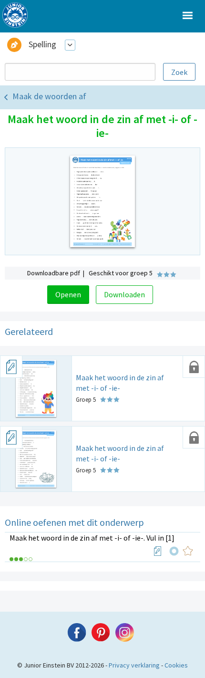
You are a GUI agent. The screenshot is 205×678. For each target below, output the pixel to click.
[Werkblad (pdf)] (158, 551)
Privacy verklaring (134, 665)
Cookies (176, 665)
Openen (68, 294)
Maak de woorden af (49, 96)
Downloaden (124, 294)
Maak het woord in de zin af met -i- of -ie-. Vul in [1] (92, 537)
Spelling (42, 44)
